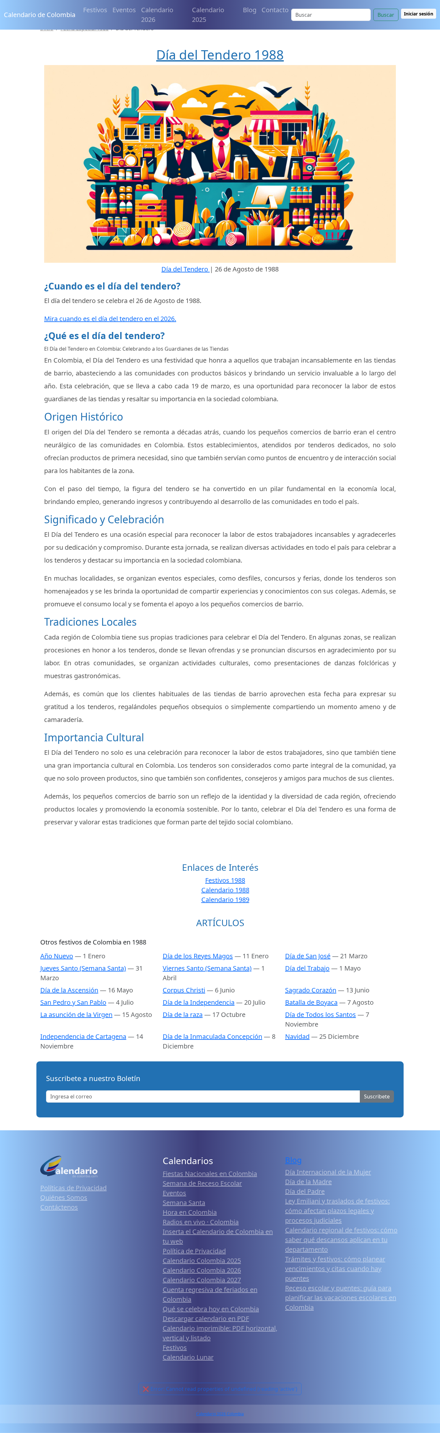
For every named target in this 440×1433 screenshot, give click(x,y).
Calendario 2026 (157, 14)
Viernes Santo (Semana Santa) (207, 968)
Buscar (386, 14)
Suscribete (377, 1096)
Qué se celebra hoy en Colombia (211, 1309)
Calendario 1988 (225, 890)
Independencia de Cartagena (83, 1036)
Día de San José (307, 956)
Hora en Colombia (190, 1212)
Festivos (95, 9)
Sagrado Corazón (310, 990)
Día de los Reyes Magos (198, 956)
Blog (249, 9)
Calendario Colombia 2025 (202, 1260)
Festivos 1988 (225, 880)
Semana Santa (184, 1202)
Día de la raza (183, 1014)
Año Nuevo (56, 956)
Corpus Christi (184, 990)
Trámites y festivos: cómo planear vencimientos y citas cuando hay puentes (335, 1269)
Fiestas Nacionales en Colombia (210, 1173)
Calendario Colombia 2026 (202, 1270)
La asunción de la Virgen (76, 1014)
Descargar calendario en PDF (206, 1318)
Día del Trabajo (307, 968)
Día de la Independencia (198, 1002)
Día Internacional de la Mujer (328, 1172)
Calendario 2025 (208, 14)
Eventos (124, 9)
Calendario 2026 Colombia (220, 1414)
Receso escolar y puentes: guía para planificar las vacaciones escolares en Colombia (340, 1298)
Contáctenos (59, 1207)
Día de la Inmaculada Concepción (212, 1036)
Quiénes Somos (63, 1197)
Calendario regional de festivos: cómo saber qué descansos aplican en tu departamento (341, 1240)
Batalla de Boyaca (311, 1002)
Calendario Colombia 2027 (202, 1280)
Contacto (275, 9)
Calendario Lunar (188, 1357)
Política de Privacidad (194, 1251)
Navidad (297, 1036)
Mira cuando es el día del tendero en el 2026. (110, 318)
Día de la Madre (308, 1181)
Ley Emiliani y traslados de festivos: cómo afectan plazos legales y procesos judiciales (337, 1211)
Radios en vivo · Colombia (201, 1222)
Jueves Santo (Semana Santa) (83, 968)
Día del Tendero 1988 (220, 54)
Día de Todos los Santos (320, 1014)
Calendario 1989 (225, 899)
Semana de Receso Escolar (202, 1183)
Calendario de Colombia (39, 14)
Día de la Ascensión (69, 990)
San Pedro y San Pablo (73, 1002)
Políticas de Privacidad (73, 1187)
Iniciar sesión (418, 14)
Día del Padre (305, 1191)
